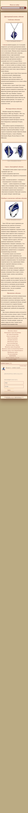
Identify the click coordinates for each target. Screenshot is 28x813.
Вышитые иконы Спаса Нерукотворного (12, 350)
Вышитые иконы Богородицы (12, 347)
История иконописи (13, 339)
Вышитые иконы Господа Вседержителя (12, 348)
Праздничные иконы (12, 352)
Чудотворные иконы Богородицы (12, 332)
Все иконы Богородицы (12, 334)
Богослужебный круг (12, 343)
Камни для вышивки (13, 338)
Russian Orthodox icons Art (12, 357)
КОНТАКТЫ (12, 356)
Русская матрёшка (12, 354)
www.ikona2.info (12, 397)
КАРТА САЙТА (12, 359)
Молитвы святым (12, 331)
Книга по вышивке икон (12, 336)
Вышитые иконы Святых (12, 345)
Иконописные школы (12, 341)
